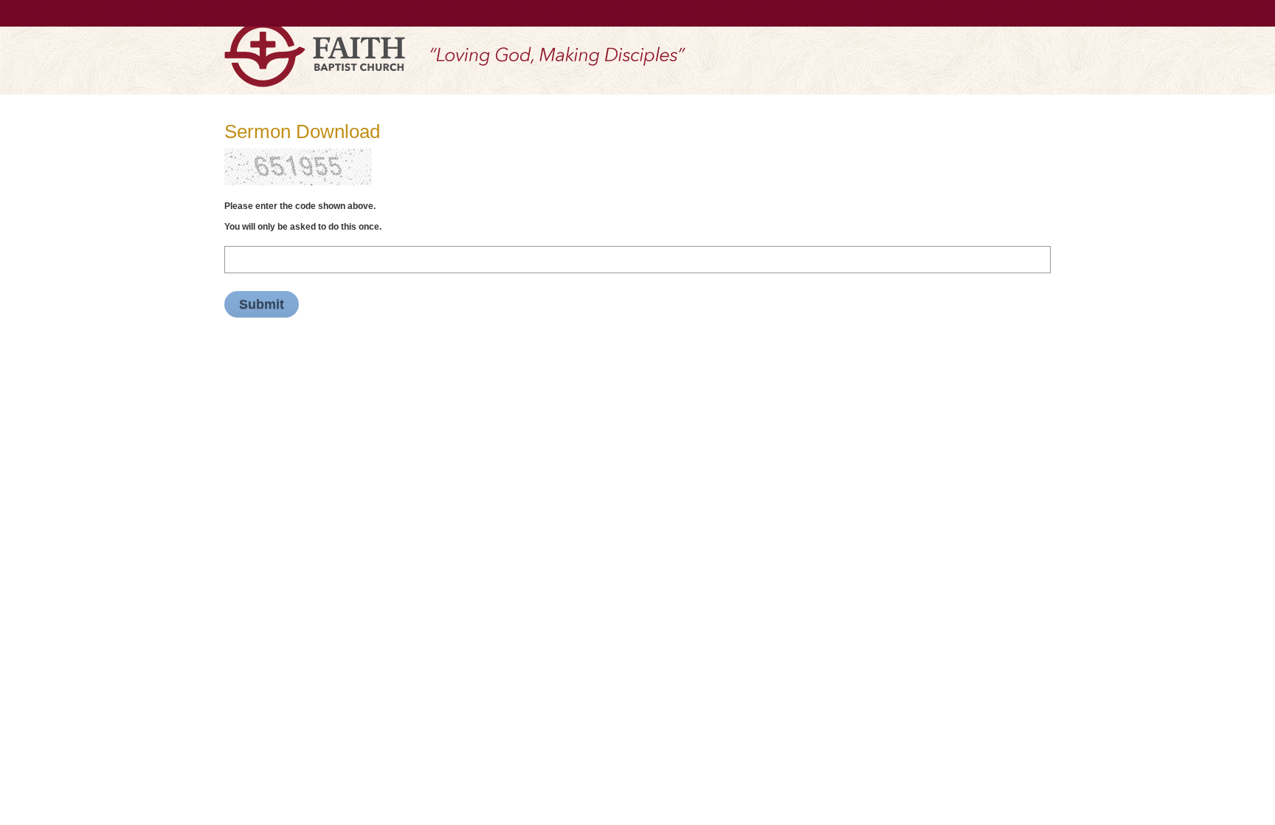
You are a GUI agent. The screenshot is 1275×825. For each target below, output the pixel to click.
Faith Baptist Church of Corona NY (314, 54)
